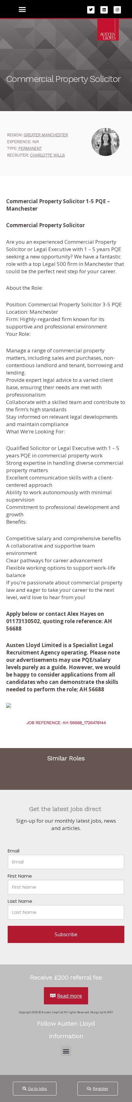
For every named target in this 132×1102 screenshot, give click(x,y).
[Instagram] (117, 10)
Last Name (20, 901)
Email (13, 851)
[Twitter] (91, 10)
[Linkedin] (104, 10)
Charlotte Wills (47, 155)
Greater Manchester (46, 135)
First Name (20, 876)
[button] (22, 9)
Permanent (30, 148)
